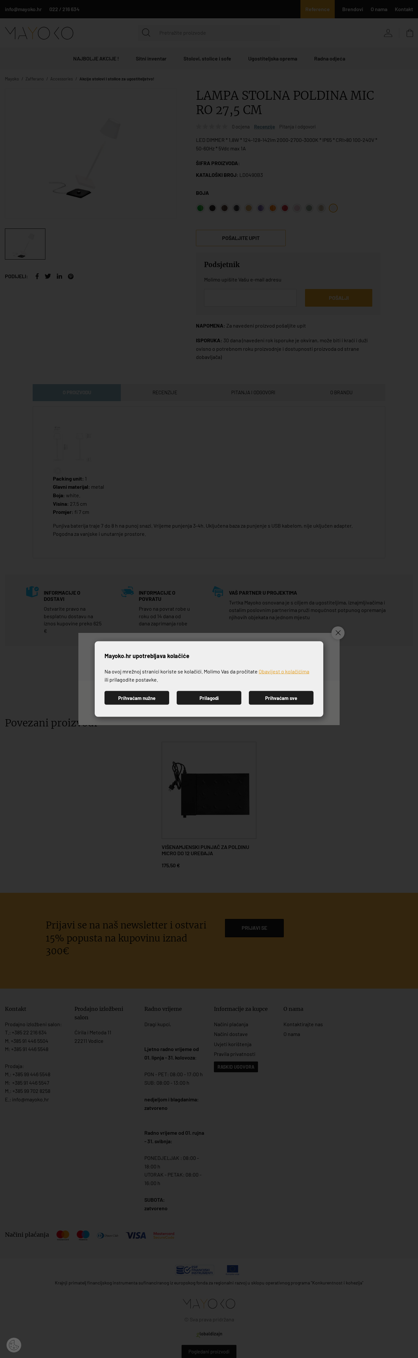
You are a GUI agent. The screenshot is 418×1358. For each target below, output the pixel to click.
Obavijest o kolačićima (284, 671)
